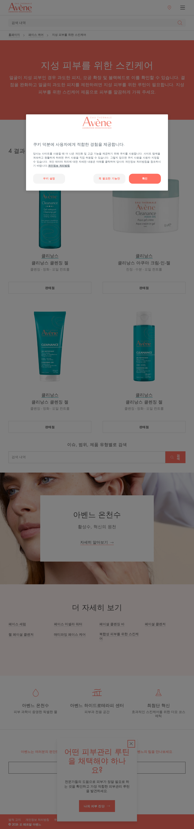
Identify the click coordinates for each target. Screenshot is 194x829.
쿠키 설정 (49, 178)
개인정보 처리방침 (59, 165)
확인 (145, 178)
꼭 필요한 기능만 (109, 178)
